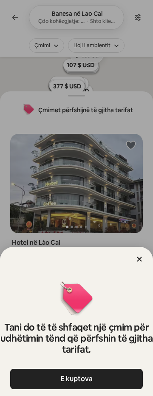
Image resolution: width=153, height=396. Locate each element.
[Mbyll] (139, 259)
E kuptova (77, 378)
